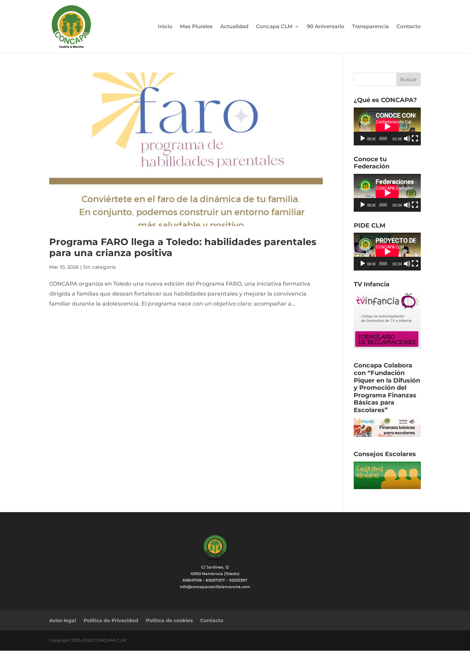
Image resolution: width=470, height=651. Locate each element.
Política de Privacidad (111, 620)
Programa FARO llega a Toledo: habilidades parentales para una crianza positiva (182, 247)
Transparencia (370, 27)
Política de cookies (169, 620)
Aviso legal (62, 620)
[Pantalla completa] (415, 138)
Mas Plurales (196, 27)
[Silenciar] (407, 138)
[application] (387, 126)
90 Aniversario (325, 27)
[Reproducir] (362, 138)
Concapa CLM (274, 27)
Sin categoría (99, 267)
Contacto (408, 27)
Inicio (165, 27)
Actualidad (234, 27)
